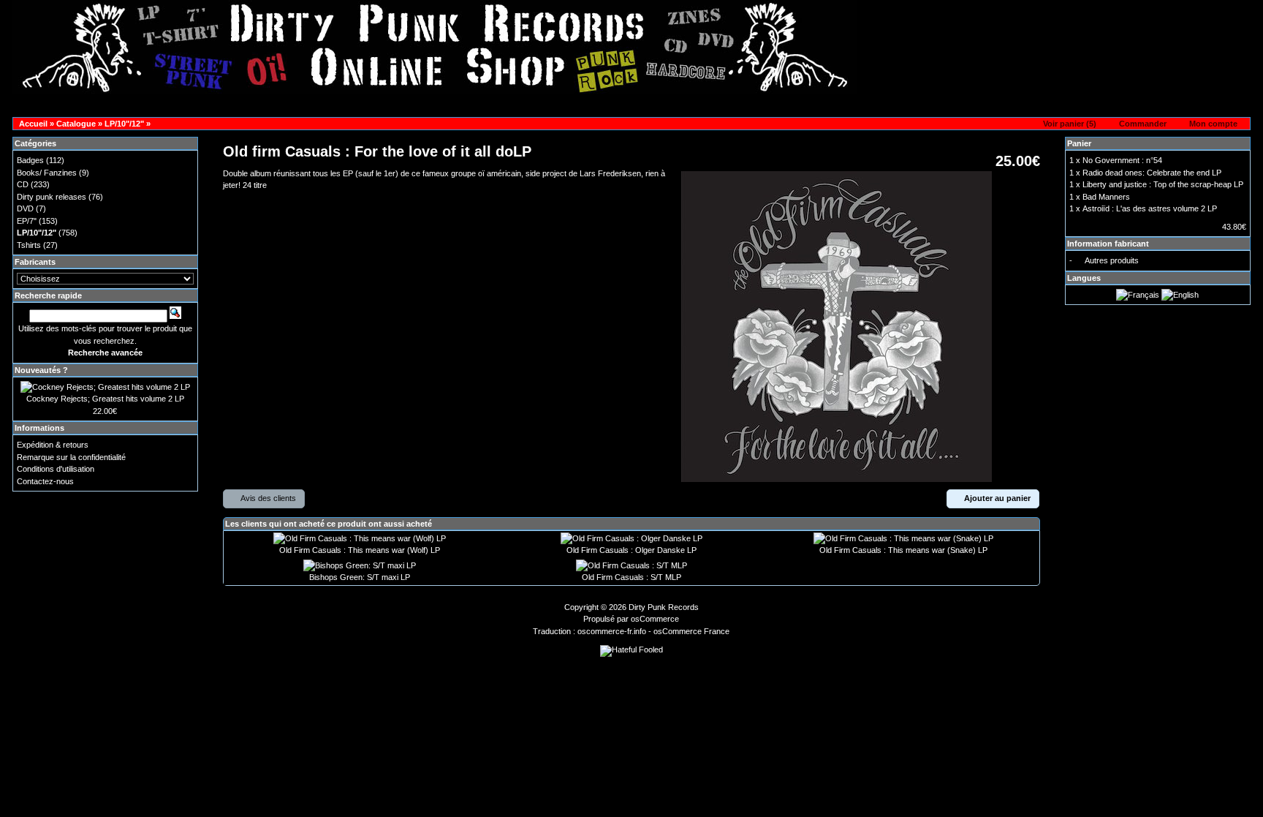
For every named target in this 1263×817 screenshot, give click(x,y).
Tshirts (29, 245)
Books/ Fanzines (47, 172)
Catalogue (76, 123)
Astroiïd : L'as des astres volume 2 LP (1149, 208)
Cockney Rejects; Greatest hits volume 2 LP (105, 398)
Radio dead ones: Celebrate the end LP (1151, 172)
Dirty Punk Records (664, 607)
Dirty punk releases (51, 196)
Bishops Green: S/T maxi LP (359, 577)
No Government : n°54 (1122, 160)
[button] (1065, 124)
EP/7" (27, 221)
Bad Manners (1106, 196)
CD (23, 184)
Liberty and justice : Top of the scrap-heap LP (1162, 184)
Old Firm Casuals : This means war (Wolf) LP (359, 550)
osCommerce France (691, 631)
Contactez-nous (45, 481)
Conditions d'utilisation (55, 468)
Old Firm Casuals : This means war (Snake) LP (903, 550)
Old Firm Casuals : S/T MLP (631, 577)
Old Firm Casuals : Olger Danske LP (631, 550)
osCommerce (655, 618)
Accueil (33, 123)
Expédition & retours (52, 444)
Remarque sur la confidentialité (71, 457)
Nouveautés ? (41, 370)
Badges (30, 160)
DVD (25, 208)
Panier (1079, 143)
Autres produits (1112, 260)
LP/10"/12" (124, 123)
